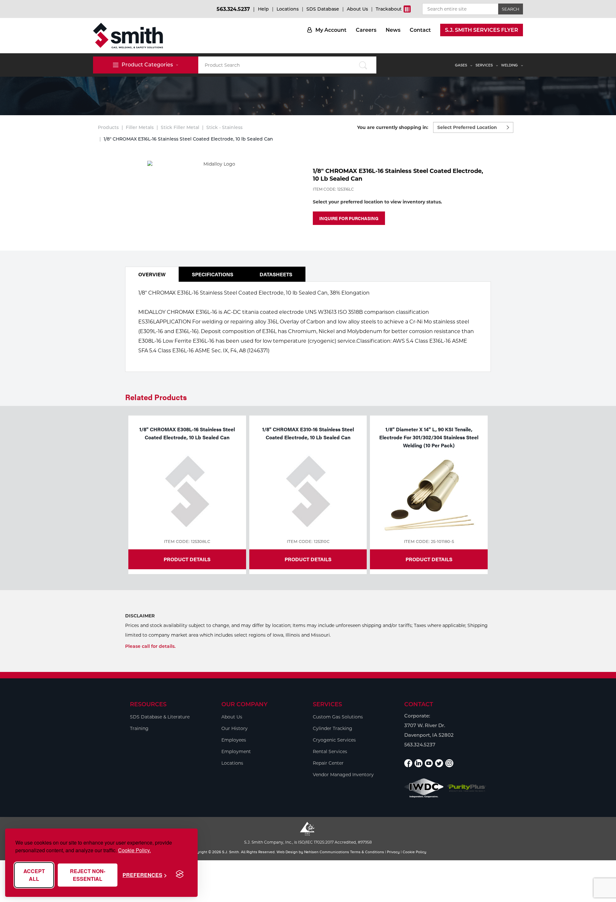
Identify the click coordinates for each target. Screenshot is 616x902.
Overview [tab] (152, 274)
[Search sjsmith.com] (363, 64)
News (393, 30)
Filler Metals (140, 127)
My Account (330, 30)
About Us (357, 9)
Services (484, 65)
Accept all (34, 874)
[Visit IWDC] (424, 787)
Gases (461, 65)
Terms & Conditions (367, 852)
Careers (366, 30)
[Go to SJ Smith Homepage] (128, 35)
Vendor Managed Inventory (343, 774)
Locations (288, 9)
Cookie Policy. (134, 850)
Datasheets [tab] (276, 274)
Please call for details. (150, 646)
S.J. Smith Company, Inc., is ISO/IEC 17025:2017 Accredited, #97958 (308, 842)
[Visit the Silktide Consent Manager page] (179, 874)
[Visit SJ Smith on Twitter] (439, 763)
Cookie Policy (414, 852)
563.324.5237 (233, 9)
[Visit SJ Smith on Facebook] (408, 763)
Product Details (187, 559)
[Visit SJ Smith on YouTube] (429, 763)
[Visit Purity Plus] (466, 788)
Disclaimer (140, 616)
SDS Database (322, 9)
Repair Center (328, 763)
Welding (509, 65)
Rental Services (330, 751)
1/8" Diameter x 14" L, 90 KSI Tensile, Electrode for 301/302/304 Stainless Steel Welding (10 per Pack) (428, 437)
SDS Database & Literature (160, 717)
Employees (233, 740)
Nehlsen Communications (326, 852)
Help (263, 9)
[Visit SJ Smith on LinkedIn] (419, 763)
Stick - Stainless (224, 127)
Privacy (393, 852)
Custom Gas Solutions (338, 717)
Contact (420, 30)
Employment (236, 751)
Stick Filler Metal (180, 127)
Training (139, 728)
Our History (234, 728)
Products (108, 127)
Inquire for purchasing (349, 218)
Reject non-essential (87, 874)
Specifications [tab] (212, 274)
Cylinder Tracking (332, 728)
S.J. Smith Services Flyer (481, 30)
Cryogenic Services (334, 740)
